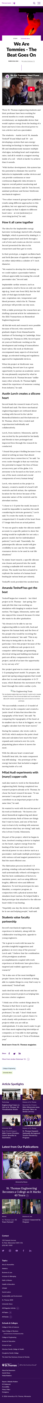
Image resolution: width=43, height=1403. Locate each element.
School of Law (6, 1345)
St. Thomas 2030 (7, 1300)
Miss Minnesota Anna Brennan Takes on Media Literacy (31, 1108)
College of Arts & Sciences (10, 1327)
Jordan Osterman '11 (29, 61)
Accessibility (5, 1387)
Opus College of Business (12, 1332)
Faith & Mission (7, 1280)
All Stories (5, 1317)
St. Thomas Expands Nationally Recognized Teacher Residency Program (31, 1134)
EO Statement (6, 1384)
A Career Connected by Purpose (32, 1221)
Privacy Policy (6, 1389)
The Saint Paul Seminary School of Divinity (16, 1357)
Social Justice (6, 1292)
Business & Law (7, 1272)
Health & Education (8, 1284)
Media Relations (7, 1375)
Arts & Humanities (8, 1264)
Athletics (5, 1268)
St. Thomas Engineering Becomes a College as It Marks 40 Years (21, 1192)
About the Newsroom (8, 1370)
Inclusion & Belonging (9, 1276)
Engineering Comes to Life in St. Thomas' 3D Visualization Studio (11, 1107)
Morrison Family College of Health (13, 1349)
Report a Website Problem (10, 1381)
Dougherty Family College (10, 1353)
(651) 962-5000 (7, 1245)
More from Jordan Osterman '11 (14, 1059)
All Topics (5, 1312)
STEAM (4, 1288)
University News (25, 38)
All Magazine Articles (9, 1308)
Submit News (6, 1373)
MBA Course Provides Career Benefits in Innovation (10, 1134)
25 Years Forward (9, 1221)
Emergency (5, 1392)
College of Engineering (9, 1068)
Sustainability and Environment (12, 1296)
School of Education (8, 1341)
